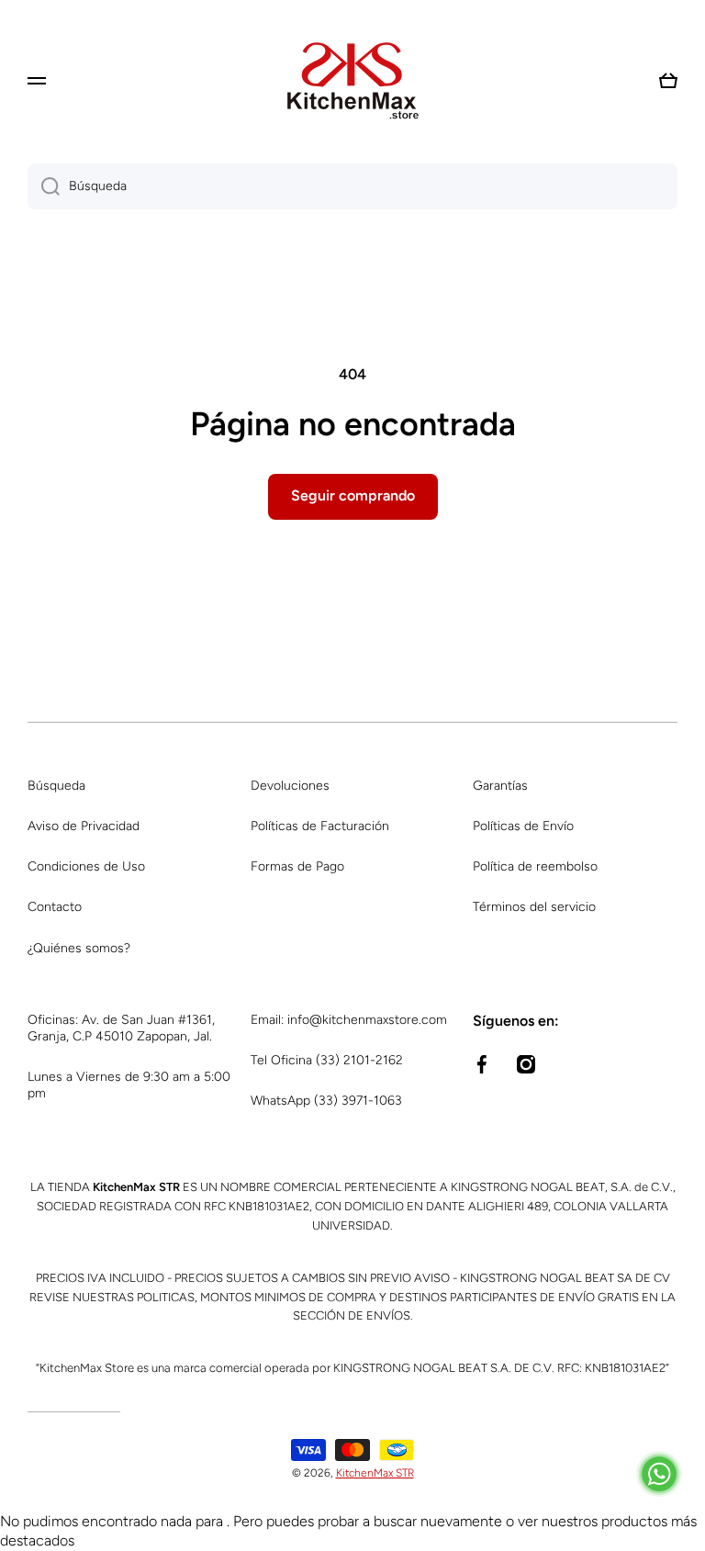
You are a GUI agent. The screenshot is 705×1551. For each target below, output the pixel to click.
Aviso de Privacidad (84, 826)
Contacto (55, 907)
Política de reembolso (535, 866)
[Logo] (352, 81)
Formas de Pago (297, 866)
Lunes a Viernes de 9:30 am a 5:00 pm (129, 1085)
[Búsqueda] (44, 186)
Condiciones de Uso (86, 866)
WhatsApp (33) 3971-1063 (326, 1100)
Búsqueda (56, 785)
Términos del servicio (534, 907)
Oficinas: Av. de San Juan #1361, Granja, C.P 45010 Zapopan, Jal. (121, 1028)
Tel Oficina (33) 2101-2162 (327, 1060)
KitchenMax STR (375, 1473)
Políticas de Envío (523, 826)
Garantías (500, 785)
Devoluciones (290, 785)
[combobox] (352, 186)
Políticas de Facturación (320, 826)
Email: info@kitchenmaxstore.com (349, 1020)
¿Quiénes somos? (79, 948)
